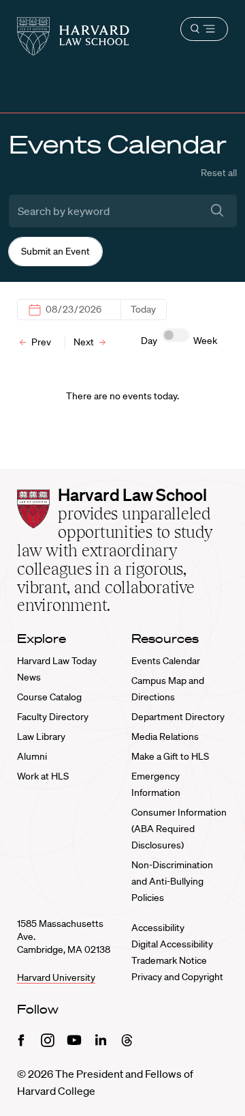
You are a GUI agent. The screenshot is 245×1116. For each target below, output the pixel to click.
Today (143, 309)
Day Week (179, 340)
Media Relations (165, 736)
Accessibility (157, 927)
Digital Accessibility (172, 944)
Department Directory (178, 717)
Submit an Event (55, 251)
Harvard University (56, 977)
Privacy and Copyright (177, 977)
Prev (40, 342)
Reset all (219, 173)
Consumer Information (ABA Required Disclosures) (179, 828)
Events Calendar (165, 661)
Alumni (32, 756)
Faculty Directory (52, 717)
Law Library (41, 736)
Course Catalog (49, 697)
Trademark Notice (169, 960)
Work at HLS (43, 776)
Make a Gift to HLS (170, 756)
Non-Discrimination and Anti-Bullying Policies (172, 881)
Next (85, 342)
